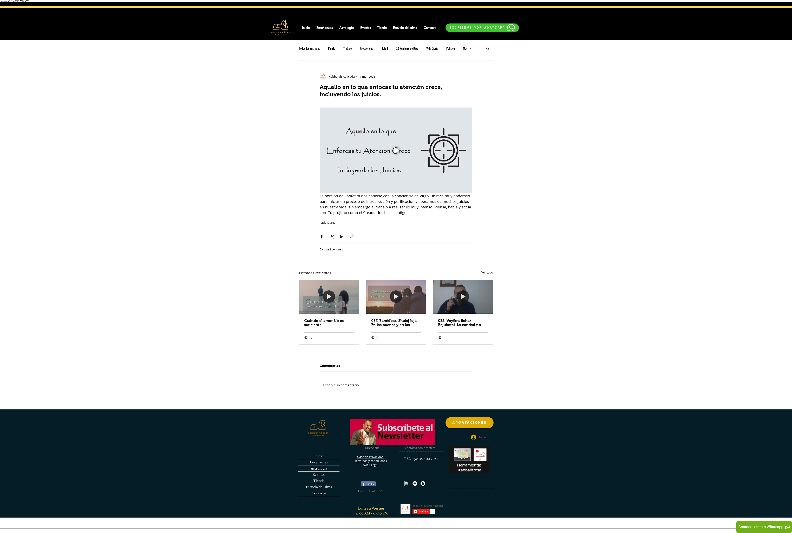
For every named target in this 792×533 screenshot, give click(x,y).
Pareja (331, 48)
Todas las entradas (309, 48)
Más (465, 48)
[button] (488, 48)
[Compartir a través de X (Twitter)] (332, 236)
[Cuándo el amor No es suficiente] (329, 296)
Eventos (318, 475)
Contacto (319, 493)
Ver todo (487, 272)
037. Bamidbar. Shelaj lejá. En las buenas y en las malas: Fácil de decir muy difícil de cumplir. (394, 323)
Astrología (319, 468)
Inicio (318, 456)
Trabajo (347, 48)
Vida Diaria (432, 48)
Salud (385, 48)
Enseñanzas (319, 462)
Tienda (318, 481)
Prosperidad (366, 48)
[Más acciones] (469, 76)
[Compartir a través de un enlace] (352, 236)
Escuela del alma (319, 487)
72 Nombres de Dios (407, 48)
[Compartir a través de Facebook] (322, 236)
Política (450, 48)
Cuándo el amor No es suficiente (324, 323)
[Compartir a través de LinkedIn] (342, 236)
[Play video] (396, 150)
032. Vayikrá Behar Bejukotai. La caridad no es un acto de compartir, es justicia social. (462, 323)
